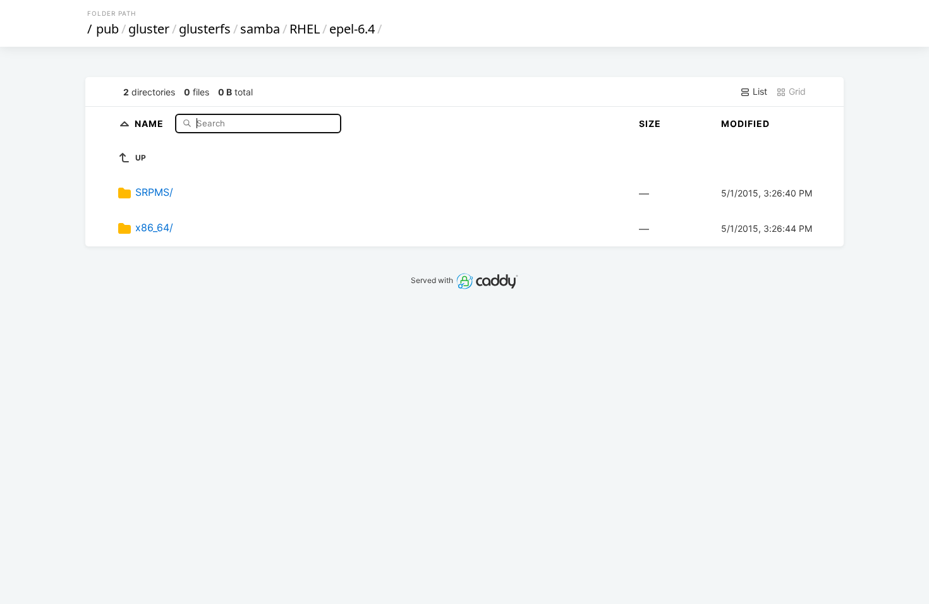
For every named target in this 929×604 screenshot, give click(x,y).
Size (650, 123)
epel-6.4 (352, 28)
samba (260, 28)
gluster (148, 28)
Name (150, 123)
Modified (745, 123)
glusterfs (205, 28)
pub (107, 28)
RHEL (304, 28)
